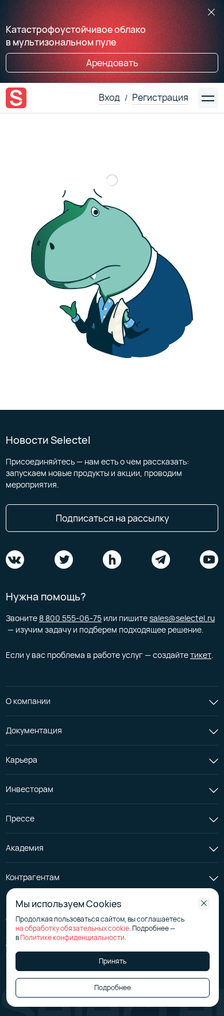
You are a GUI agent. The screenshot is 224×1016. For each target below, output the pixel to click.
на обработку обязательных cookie (72, 928)
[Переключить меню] (208, 97)
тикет (200, 654)
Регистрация (160, 97)
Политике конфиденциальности (72, 937)
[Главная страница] (16, 97)
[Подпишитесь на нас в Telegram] (161, 559)
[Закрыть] (211, 13)
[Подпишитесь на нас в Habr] (112, 559)
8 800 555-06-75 (70, 617)
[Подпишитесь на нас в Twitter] (64, 559)
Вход (109, 97)
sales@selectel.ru (182, 617)
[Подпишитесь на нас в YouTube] (209, 559)
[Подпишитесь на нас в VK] (15, 559)
